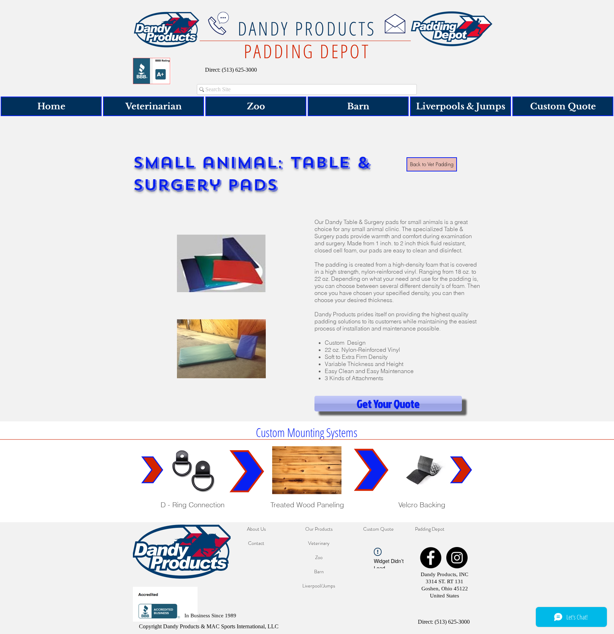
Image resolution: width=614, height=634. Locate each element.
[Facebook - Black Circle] (430, 557)
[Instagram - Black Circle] (457, 557)
